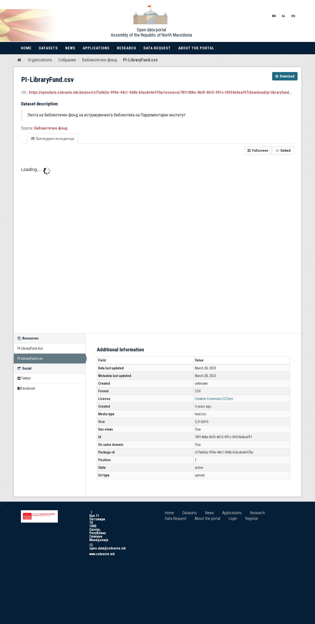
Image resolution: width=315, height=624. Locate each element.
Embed (285, 150)
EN (293, 16)
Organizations (40, 59)
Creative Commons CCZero (214, 399)
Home (26, 48)
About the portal (196, 48)
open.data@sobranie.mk (91, 548)
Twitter (25, 378)
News (70, 48)
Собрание (67, 59)
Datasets (48, 48)
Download (286, 76)
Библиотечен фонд (99, 59)
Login (233, 518)
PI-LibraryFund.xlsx (30, 348)
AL (283, 16)
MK (274, 16)
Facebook (27, 388)
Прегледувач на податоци (54, 139)
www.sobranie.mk (91, 554)
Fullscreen (259, 150)
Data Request (157, 48)
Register (251, 518)
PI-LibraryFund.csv (140, 59)
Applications (96, 48)
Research (126, 48)
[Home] (19, 60)
